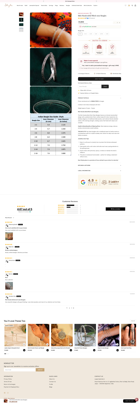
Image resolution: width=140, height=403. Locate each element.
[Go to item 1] (21, 14)
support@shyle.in (100, 379)
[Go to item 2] (21, 20)
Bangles (68, 5)
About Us (52, 379)
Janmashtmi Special (34, 5)
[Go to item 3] (21, 24)
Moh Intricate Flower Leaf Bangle (36, 348)
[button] (81, 18)
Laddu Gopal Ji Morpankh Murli (12, 348)
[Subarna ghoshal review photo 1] (9, 236)
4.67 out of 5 (24, 209)
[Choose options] (24, 344)
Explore (95, 5)
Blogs (50, 387)
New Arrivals (20, 5)
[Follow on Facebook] (5, 393)
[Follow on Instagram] (8, 393)
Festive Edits (44, 5)
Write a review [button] (115, 209)
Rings (56, 5)
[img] (8, 222)
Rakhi (26, 5)
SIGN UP (40, 370)
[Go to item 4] (21, 30)
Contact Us (52, 381)
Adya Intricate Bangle (103, 348)
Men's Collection (88, 5)
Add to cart (99, 79)
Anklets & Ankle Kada (77, 5)
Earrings (51, 5)
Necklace (62, 5)
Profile (51, 384)
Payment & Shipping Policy (11, 387)
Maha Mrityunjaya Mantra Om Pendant (60, 348)
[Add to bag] (24, 350)
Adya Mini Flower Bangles (80, 348)
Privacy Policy (8, 379)
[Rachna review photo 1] (9, 286)
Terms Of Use (8, 381)
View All (133, 321)
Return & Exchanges (9, 384)
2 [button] (69, 308)
